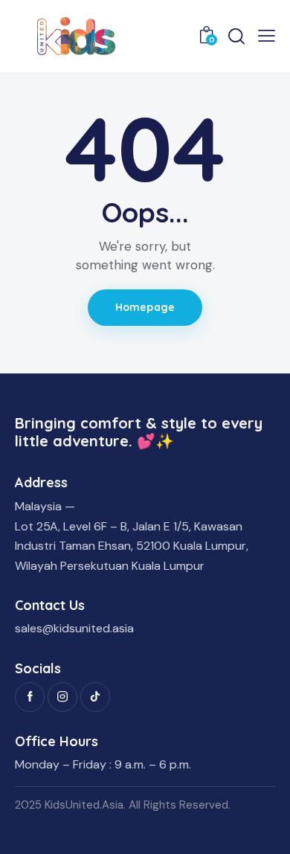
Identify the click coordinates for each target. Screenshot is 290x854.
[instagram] (62, 697)
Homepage (145, 307)
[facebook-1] (30, 697)
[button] (266, 36)
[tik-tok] (95, 697)
